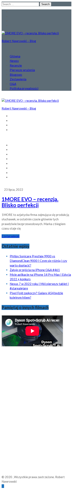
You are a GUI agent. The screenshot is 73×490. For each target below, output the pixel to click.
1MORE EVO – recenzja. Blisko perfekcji (30, 202)
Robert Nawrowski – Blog (19, 41)
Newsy (14, 61)
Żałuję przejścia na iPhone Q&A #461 (35, 270)
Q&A (13, 84)
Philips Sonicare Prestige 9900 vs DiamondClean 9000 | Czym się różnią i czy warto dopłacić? (38, 260)
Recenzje (16, 65)
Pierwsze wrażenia (22, 70)
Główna (15, 56)
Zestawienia (18, 79)
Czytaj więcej (10, 236)
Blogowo (16, 74)
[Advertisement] (18, 412)
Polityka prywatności (24, 88)
